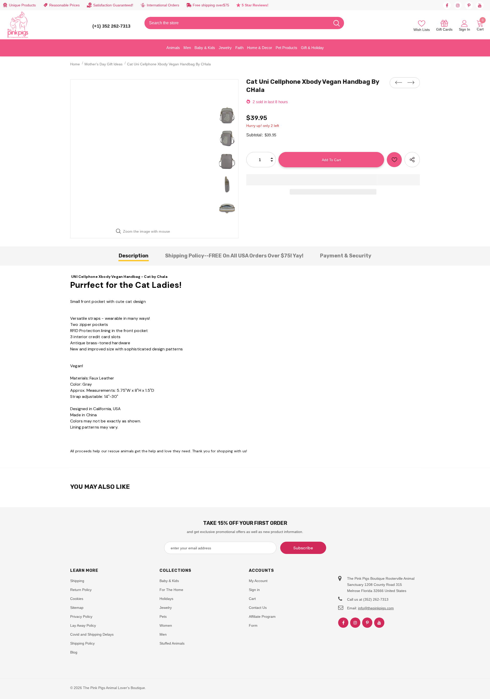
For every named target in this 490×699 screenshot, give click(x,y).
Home (75, 64)
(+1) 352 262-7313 (111, 26)
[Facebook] (447, 5)
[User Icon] (464, 23)
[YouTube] (480, 5)
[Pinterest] (469, 5)
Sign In (464, 29)
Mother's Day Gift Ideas (103, 64)
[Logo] (17, 24)
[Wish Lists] (394, 159)
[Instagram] (458, 5)
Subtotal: (254, 135)
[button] (333, 179)
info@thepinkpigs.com (376, 608)
